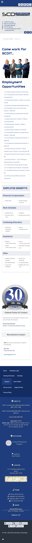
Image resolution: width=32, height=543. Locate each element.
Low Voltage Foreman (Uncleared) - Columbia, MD (17, 167)
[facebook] (19, 4)
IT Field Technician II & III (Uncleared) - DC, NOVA (16, 164)
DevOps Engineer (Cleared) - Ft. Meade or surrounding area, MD (17, 101)
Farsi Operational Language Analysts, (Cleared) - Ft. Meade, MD (16, 144)
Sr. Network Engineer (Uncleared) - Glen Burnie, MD (17, 92)
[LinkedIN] (22, 4)
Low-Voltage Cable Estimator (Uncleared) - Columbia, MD (17, 172)
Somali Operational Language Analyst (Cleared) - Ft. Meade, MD (16, 139)
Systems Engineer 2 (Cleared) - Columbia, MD (16, 129)
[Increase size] (25, 32)
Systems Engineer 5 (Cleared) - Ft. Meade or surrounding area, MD (14, 126)
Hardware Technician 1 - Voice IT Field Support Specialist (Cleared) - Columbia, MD (15, 161)
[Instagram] (30, 4)
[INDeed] (24, 4)
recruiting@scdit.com (10, 354)
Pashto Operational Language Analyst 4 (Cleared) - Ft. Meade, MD (16, 115)
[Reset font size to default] (28, 32)
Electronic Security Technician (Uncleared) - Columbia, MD (17, 155)
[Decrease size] (30, 32)
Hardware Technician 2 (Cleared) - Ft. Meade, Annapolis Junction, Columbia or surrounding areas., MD (16, 150)
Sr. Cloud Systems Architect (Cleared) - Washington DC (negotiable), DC (16, 96)
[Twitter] (27, 4)
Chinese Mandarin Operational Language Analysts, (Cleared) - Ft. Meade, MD (16, 134)
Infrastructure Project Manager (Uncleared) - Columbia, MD (15, 177)
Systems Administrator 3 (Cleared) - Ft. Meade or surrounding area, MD (16, 120)
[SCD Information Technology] (16, 14)
